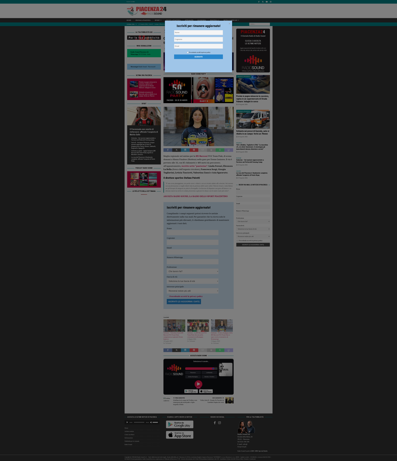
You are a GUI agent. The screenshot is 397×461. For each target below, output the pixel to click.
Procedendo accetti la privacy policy (199, 52)
